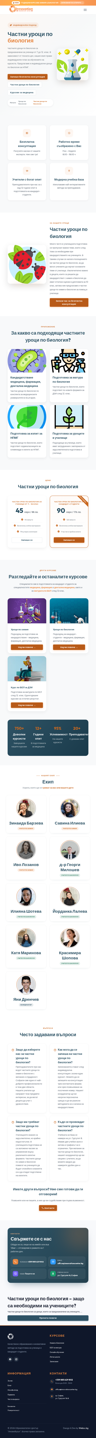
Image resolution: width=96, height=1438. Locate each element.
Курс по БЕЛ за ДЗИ (22, 687)
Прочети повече (48, 1318)
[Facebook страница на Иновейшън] (10, 1359)
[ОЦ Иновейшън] (20, 9)
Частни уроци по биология (24, 84)
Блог (9, 1385)
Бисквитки (11, 1406)
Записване (54, 1361)
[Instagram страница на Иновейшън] (16, 1359)
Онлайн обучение (57, 1352)
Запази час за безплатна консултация (69, 302)
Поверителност (13, 1410)
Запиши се (27, 540)
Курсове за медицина (21, 92)
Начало (13, 103)
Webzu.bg (83, 1428)
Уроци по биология (22, 102)
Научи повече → (27, 647)
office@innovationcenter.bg (66, 1389)
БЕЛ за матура (55, 1348)
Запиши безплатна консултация (27, 76)
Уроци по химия (19, 629)
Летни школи (55, 1357)
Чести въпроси (13, 1399)
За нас (10, 1381)
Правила (11, 1395)
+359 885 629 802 (64, 1379)
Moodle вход (13, 1390)
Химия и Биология (57, 1343)
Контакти (49, 1208)
